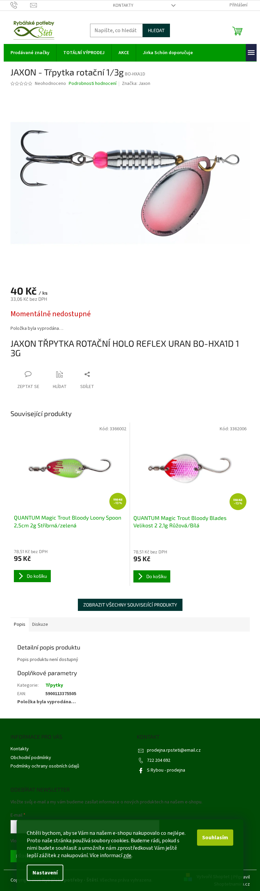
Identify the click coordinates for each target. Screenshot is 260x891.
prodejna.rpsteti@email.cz (174, 750)
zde (127, 855)
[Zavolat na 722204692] (20, 5)
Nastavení (45, 872)
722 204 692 (158, 760)
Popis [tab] (19, 624)
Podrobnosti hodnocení (92, 84)
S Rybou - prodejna (166, 770)
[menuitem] (30, 53)
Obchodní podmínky (30, 757)
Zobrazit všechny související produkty (130, 605)
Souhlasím (215, 837)
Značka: (136, 83)
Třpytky (54, 685)
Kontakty (123, 5)
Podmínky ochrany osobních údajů (44, 766)
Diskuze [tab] (40, 624)
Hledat (156, 30)
